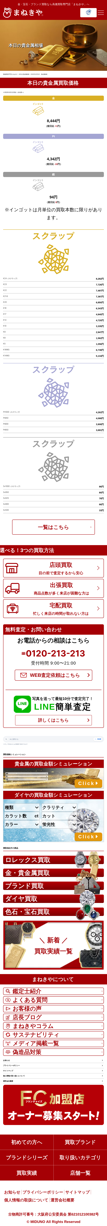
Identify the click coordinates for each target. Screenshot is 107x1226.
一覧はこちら (53, 527)
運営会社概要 (8, 1081)
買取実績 (27, 1173)
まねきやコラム (33, 1026)
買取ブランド (80, 1142)
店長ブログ (27, 1017)
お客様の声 (27, 1008)
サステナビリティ (36, 1034)
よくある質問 (30, 1000)
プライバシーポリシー (11, 1065)
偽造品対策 (27, 1052)
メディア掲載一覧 (36, 1043)
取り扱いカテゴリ (80, 1157)
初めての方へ (26, 1142)
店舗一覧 (80, 1173)
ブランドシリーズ (27, 1157)
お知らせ (6, 1060)
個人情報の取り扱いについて (14, 1076)
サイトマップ (8, 1071)
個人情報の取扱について (26, 1200)
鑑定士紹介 (27, 991)
